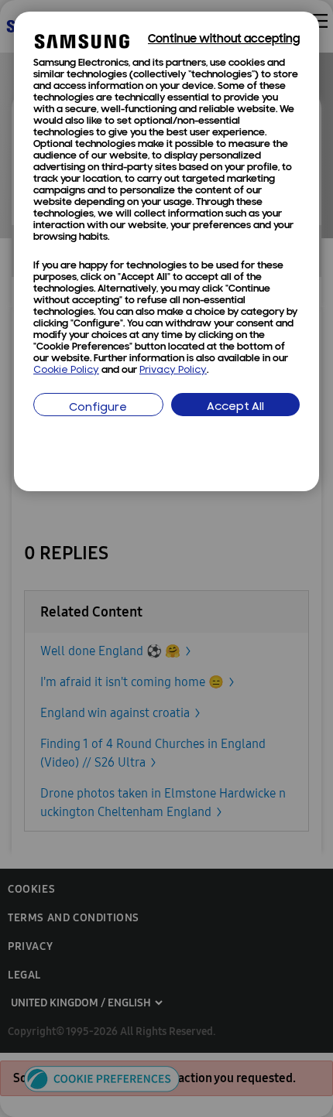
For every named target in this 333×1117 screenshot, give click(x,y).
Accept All (235, 407)
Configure (98, 408)
